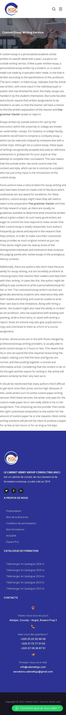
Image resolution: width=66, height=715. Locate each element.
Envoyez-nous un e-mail (33, 662)
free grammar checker (41, 203)
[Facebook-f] (13, 490)
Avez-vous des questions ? (33, 634)
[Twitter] (6, 490)
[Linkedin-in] (21, 490)
